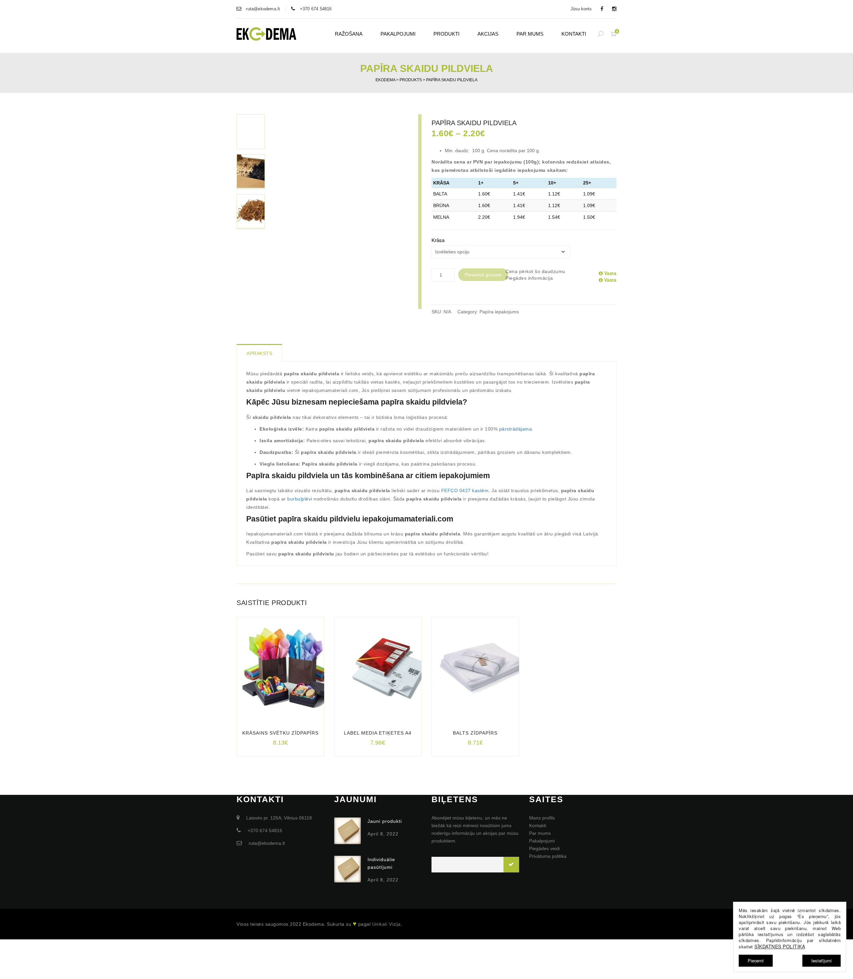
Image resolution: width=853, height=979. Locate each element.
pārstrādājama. (516, 429)
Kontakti (573, 34)
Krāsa (437, 239)
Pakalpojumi (398, 34)
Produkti (446, 34)
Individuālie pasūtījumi (381, 863)
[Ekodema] (266, 33)
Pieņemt (756, 960)
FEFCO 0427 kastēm (465, 490)
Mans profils (542, 817)
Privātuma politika (547, 856)
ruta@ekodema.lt (262, 8)
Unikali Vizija (386, 924)
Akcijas (487, 34)
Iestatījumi (821, 960)
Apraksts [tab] (259, 353)
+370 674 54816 (315, 8)
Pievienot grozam (483, 274)
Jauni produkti (385, 821)
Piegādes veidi (544, 848)
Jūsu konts (581, 8)
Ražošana (349, 34)
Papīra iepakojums (499, 311)
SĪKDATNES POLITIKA (779, 946)
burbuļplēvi (299, 498)
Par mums (529, 34)
